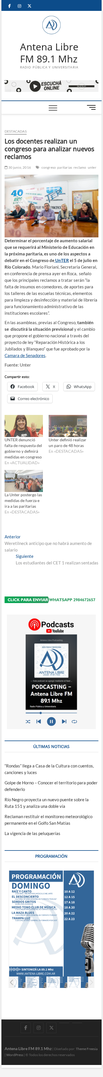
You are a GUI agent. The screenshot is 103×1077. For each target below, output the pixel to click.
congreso (48, 167)
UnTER (61, 260)
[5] (36, 982)
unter (92, 167)
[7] (78, 982)
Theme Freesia (87, 1049)
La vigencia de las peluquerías (32, 833)
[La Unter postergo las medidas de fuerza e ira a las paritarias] (24, 481)
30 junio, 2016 (19, 167)
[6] (57, 982)
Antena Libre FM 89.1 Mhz (49, 53)
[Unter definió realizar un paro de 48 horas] (68, 426)
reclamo (80, 167)
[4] (15, 982)
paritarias (64, 167)
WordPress (14, 1055)
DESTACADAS (16, 131)
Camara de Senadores (25, 355)
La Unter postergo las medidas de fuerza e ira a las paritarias (23, 500)
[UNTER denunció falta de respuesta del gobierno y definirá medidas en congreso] (24, 426)
